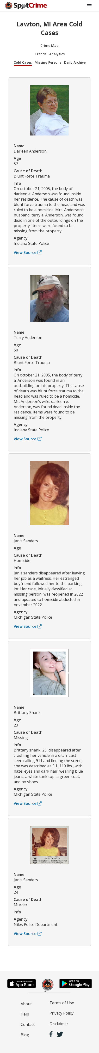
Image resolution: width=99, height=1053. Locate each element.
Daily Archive (75, 62)
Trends (40, 54)
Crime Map (49, 45)
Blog (25, 1034)
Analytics (57, 54)
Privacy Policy (62, 1013)
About (26, 1003)
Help (25, 1014)
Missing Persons (48, 62)
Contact (28, 1024)
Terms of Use (62, 1002)
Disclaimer (59, 1023)
